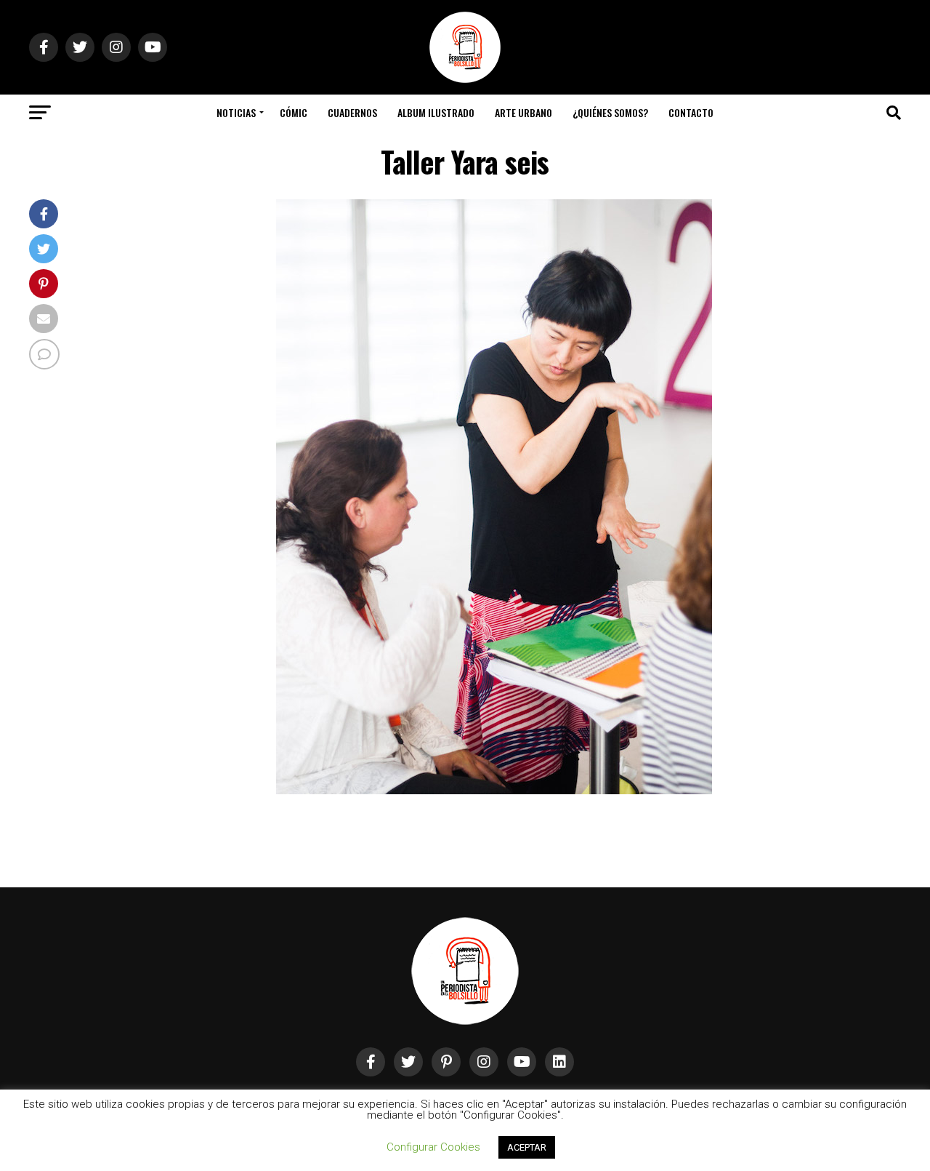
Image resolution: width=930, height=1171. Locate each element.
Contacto (690, 112)
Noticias (236, 112)
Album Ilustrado (435, 112)
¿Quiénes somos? (610, 112)
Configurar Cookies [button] (433, 1147)
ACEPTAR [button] (526, 1147)
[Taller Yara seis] (494, 790)
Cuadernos (352, 112)
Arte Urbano (523, 112)
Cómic (293, 112)
